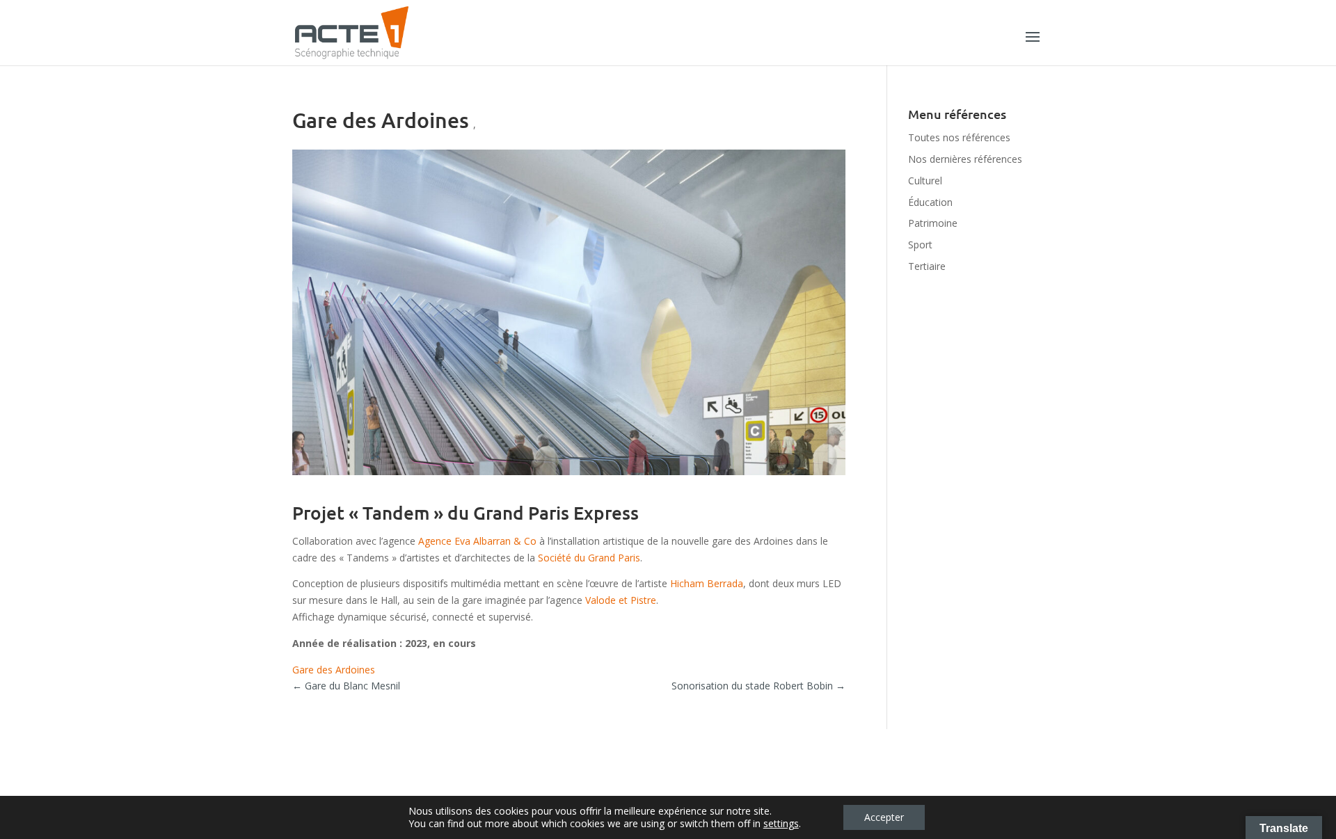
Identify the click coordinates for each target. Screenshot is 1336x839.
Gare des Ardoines (333, 669)
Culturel (925, 180)
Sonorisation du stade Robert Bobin (758, 685)
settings (781, 823)
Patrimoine (932, 223)
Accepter (884, 817)
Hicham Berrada (706, 583)
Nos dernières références (965, 159)
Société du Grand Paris (589, 557)
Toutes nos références (959, 137)
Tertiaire (927, 266)
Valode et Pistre (620, 600)
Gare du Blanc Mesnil (346, 685)
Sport (920, 244)
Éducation (930, 202)
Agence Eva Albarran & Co (477, 541)
